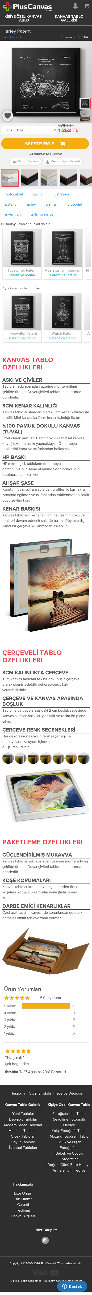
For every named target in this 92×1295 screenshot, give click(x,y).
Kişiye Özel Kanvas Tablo (23, 18)
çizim (37, 194)
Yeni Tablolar (23, 1113)
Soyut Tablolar (23, 1142)
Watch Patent (63, 333)
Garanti (23, 1204)
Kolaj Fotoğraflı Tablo (69, 1130)
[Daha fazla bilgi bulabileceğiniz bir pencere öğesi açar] (72, 1287)
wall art (52, 204)
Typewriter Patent (22, 270)
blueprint (74, 204)
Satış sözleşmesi (31, 1280)
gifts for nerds (42, 214)
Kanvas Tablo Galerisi (69, 18)
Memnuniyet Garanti (65, 161)
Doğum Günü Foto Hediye (69, 1164)
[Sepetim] (86, 5)
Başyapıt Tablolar (23, 1119)
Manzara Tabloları (23, 1130)
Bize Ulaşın (23, 1193)
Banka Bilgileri (23, 1216)
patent (10, 204)
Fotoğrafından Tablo (69, 1113)
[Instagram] (46, 1240)
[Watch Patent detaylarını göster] (62, 311)
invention (13, 214)
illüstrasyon (61, 194)
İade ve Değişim (68, 1093)
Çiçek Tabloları (23, 1136)
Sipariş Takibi (40, 1093)
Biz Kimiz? (23, 1199)
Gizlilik (14, 1280)
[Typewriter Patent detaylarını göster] (22, 248)
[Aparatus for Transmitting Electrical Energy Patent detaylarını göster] (63, 248)
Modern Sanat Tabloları (23, 1125)
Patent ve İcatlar (13, 37)
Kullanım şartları (54, 1280)
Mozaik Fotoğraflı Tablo (69, 1136)
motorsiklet (14, 194)
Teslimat (23, 1210)
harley (31, 204)
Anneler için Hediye (69, 1170)
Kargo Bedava (27, 161)
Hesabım (17, 1093)
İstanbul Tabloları (23, 1147)
